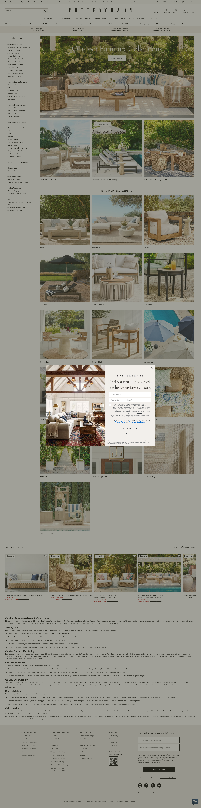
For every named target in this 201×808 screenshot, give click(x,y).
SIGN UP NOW (130, 428)
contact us (139, 413)
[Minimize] (152, 368)
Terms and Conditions (137, 422)
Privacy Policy (120, 422)
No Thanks (130, 434)
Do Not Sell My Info (133, 442)
